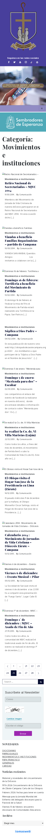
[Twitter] (14, 62)
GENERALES (8, 763)
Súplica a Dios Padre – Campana (21, 332)
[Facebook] (9, 62)
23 (38, 666)
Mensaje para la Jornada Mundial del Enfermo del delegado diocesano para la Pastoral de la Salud (22, 799)
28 (32, 673)
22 (32, 666)
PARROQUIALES (10, 753)
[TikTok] (31, 62)
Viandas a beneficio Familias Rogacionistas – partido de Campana (21, 240)
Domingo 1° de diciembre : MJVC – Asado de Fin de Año (19, 623)
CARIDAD (7, 766)
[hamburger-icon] (42, 109)
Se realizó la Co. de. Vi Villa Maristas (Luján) (20, 433)
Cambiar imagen (14, 718)
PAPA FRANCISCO (11, 760)
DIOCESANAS (9, 750)
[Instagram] (26, 62)
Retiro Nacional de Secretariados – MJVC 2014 (20, 186)
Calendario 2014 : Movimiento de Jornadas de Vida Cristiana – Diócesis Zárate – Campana (22, 542)
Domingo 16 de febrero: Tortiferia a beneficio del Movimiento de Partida (21, 285)
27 (26, 673)
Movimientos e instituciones (20, 179)
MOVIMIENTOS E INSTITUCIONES (19, 756)
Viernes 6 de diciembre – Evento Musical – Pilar (22, 575)
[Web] (37, 62)
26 (20, 673)
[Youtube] (20, 62)
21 (26, 666)
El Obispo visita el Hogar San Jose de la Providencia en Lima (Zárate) (19, 483)
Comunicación (25, 194)
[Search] (41, 681)
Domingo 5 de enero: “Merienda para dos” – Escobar (21, 381)
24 (7, 673)
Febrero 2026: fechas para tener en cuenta (23, 792)
